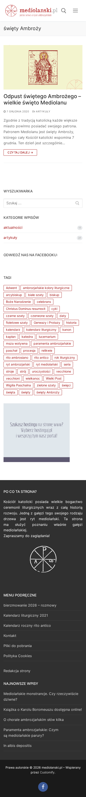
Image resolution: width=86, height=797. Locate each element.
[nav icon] (75, 10)
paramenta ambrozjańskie (52, 343)
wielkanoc (33, 378)
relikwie (46, 350)
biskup (54, 295)
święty (25, 392)
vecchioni (13, 378)
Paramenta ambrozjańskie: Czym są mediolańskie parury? (31, 733)
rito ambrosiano (17, 357)
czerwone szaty (42, 316)
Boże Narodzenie (18, 301)
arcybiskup (14, 295)
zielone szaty (46, 385)
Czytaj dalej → (20, 152)
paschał (11, 350)
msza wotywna (17, 343)
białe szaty (36, 295)
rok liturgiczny (64, 357)
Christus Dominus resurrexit (25, 309)
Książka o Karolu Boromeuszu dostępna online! (43, 709)
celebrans (44, 301)
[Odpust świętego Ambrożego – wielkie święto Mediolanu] (43, 67)
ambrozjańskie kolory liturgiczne (46, 288)
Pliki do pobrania (18, 645)
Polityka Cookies (18, 656)
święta (10, 392)
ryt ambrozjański (18, 364)
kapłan (11, 336)
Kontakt (10, 635)
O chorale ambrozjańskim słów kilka (34, 719)
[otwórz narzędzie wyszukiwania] (64, 11)
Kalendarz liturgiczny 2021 (26, 615)
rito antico (41, 357)
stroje (10, 371)
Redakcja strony (17, 671)
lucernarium (47, 336)
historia (71, 322)
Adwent (11, 288)
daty (63, 316)
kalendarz (13, 329)
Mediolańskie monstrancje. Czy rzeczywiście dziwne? (41, 696)
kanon (66, 329)
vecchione (63, 371)
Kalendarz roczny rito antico (27, 625)
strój (23, 371)
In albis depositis (18, 745)
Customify (47, 772)
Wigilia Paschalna (18, 385)
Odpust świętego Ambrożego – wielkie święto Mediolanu (42, 99)
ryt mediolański (47, 364)
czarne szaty (15, 316)
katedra (27, 336)
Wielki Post (54, 378)
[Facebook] (43, 787)
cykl (54, 309)
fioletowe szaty (17, 322)
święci (66, 385)
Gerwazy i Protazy (47, 322)
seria (67, 364)
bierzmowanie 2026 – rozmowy (30, 605)
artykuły (42, 111)
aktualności (13, 227)
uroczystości (41, 371)
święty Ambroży (48, 392)
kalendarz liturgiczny (41, 329)
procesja (29, 350)
